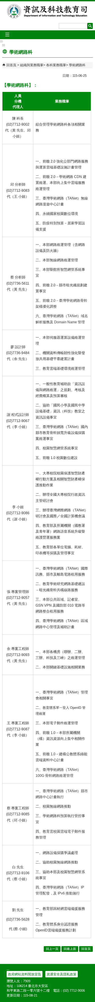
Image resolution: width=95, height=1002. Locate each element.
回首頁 (11, 65)
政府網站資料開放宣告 (24, 974)
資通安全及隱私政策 (61, 974)
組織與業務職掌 (31, 65)
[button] (90, 26)
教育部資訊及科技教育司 (47, 11)
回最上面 (70, 949)
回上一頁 (52, 949)
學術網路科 (77, 65)
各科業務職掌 (56, 65)
